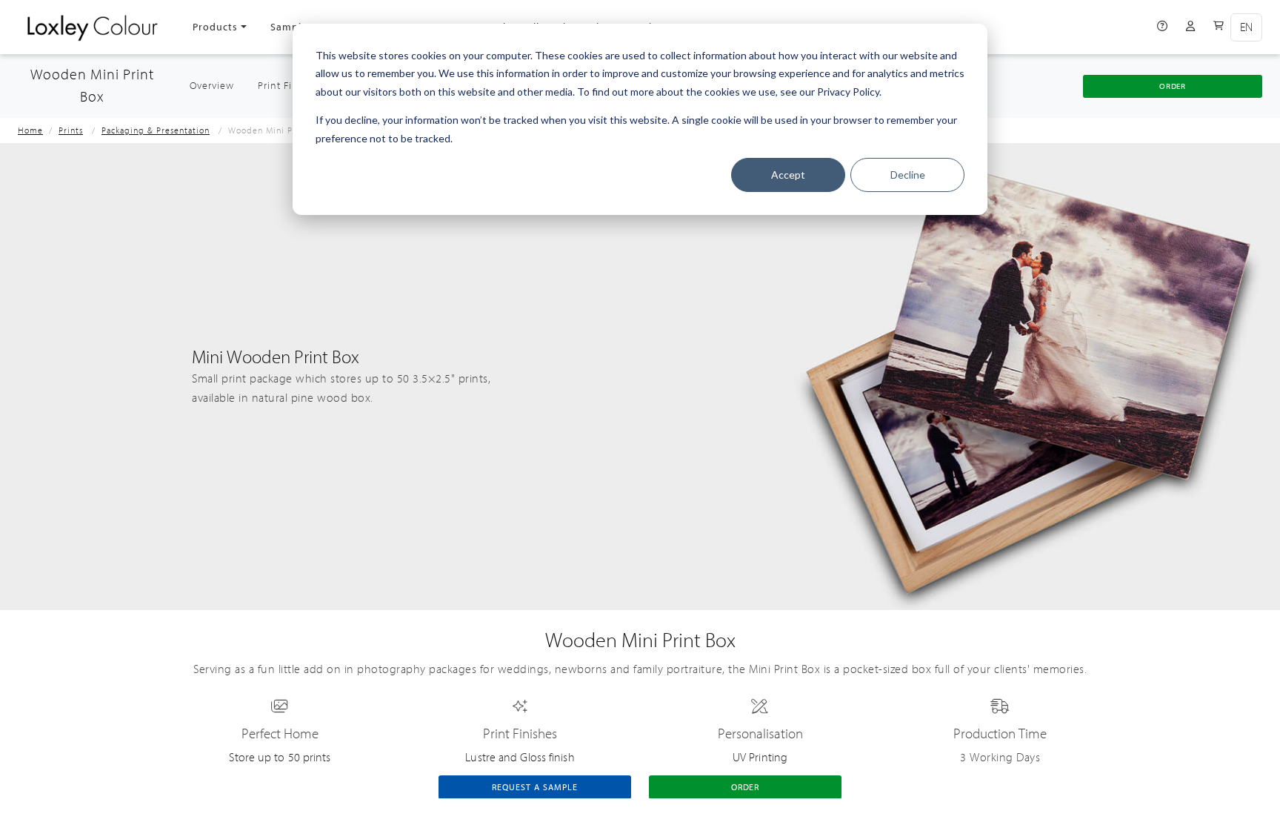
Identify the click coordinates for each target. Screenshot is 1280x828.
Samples (291, 27)
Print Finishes (290, 86)
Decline (907, 174)
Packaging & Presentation (155, 130)
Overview (218, 85)
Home (30, 130)
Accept (788, 174)
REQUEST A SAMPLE (534, 787)
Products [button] (215, 27)
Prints (71, 130)
